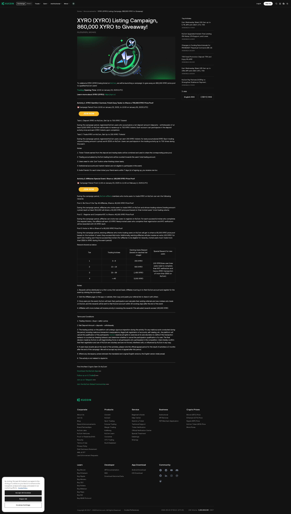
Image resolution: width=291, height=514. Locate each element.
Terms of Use (82, 443)
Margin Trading (110, 427)
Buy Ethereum (82, 473)
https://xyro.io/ (110, 94)
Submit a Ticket (138, 421)
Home (79, 11)
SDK (106, 473)
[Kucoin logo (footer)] (85, 400)
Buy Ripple (81, 476)
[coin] (160, 481)
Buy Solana (81, 485)
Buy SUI (80, 495)
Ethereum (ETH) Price (194, 418)
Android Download (139, 470)
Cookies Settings (23, 505)
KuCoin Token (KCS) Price (196, 424)
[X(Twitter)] (160, 470)
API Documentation (111, 470)
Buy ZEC (80, 482)
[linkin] (166, 475)
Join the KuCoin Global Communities (91, 384)
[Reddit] (160, 475)
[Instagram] (171, 475)
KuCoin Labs (81, 430)
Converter (108, 437)
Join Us (79, 418)
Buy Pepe (80, 492)
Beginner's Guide (138, 415)
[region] (23, 494)
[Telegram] (166, 470)
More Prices (191, 427)
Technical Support (139, 424)
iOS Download (137, 473)
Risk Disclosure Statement (87, 449)
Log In (258, 3)
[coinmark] (177, 475)
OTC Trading (109, 440)
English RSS (189, 97)
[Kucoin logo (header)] (8, 3)
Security (80, 440)
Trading (80, 90)
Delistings (135, 437)
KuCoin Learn (109, 433)
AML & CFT (81, 452)
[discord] (177, 470)
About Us (80, 415)
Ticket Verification (139, 427)
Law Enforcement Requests (87, 455)
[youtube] (171, 470)
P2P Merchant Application (169, 421)
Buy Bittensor (82, 489)
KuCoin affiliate (106, 196)
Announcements (90, 11)
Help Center (136, 418)
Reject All (23, 499)
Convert (107, 415)
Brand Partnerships (84, 427)
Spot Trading (109, 421)
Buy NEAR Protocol (84, 498)
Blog (79, 421)
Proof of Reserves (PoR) (86, 437)
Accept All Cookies (23, 493)
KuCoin (113, 83)
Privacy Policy (82, 446)
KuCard (107, 418)
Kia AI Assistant (110, 443)
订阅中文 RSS (206, 97)
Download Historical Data (114, 476)
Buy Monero (81, 479)
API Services (163, 418)
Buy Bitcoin (81, 470)
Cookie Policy (22, 488)
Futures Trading (110, 424)
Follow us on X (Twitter (86, 375)
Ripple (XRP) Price (193, 421)
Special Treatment (139, 433)
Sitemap (135, 440)
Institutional (163, 415)
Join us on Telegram (85, 380)
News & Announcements (86, 424)
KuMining (107, 430)
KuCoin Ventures (83, 433)
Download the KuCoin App (87, 371)
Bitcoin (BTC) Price (193, 415)
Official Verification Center (141, 430)
